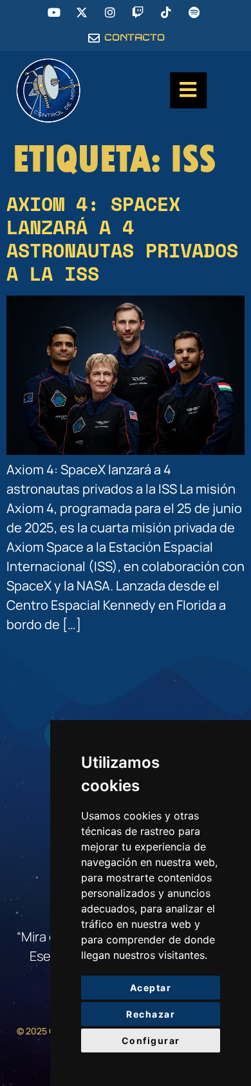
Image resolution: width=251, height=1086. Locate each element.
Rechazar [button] (150, 1014)
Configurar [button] (151, 1040)
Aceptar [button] (151, 987)
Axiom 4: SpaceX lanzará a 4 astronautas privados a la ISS (122, 238)
